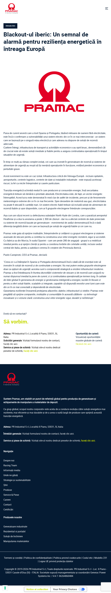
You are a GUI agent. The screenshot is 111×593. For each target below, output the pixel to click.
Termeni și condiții (13, 557)
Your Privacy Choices (65, 589)
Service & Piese (11, 494)
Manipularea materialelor (16, 541)
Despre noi (8, 460)
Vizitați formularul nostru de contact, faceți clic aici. (48, 433)
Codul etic (88, 557)
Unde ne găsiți (10, 475)
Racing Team (10, 465)
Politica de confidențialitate (38, 557)
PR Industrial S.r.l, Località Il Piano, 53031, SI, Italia (37, 426)
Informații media (11, 470)
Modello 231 (100, 557)
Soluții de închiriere (13, 536)
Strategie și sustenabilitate (16, 480)
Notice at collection (37, 589)
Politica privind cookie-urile (67, 557)
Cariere (7, 499)
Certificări (8, 509)
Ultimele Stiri (10, 26)
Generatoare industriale (15, 526)
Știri (5, 485)
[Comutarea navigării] (90, 8)
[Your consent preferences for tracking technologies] (5, 588)
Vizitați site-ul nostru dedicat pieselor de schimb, (64, 440)
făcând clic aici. (84, 344)
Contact (7, 504)
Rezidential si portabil (14, 531)
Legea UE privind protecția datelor (56, 561)
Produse (7, 489)
